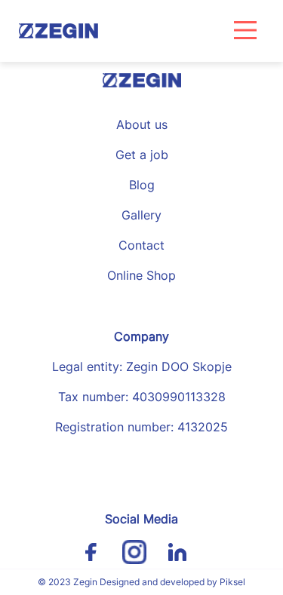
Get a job (141, 154)
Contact (141, 245)
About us (142, 124)
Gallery (141, 214)
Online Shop (141, 275)
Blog (142, 184)
